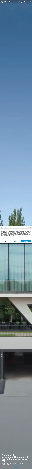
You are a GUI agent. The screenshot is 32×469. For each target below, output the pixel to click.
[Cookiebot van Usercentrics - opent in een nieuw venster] (27, 227)
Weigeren (5, 241)
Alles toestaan (26, 241)
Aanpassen (15, 241)
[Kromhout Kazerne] (7, 2)
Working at (23, 2)
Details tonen (27, 238)
